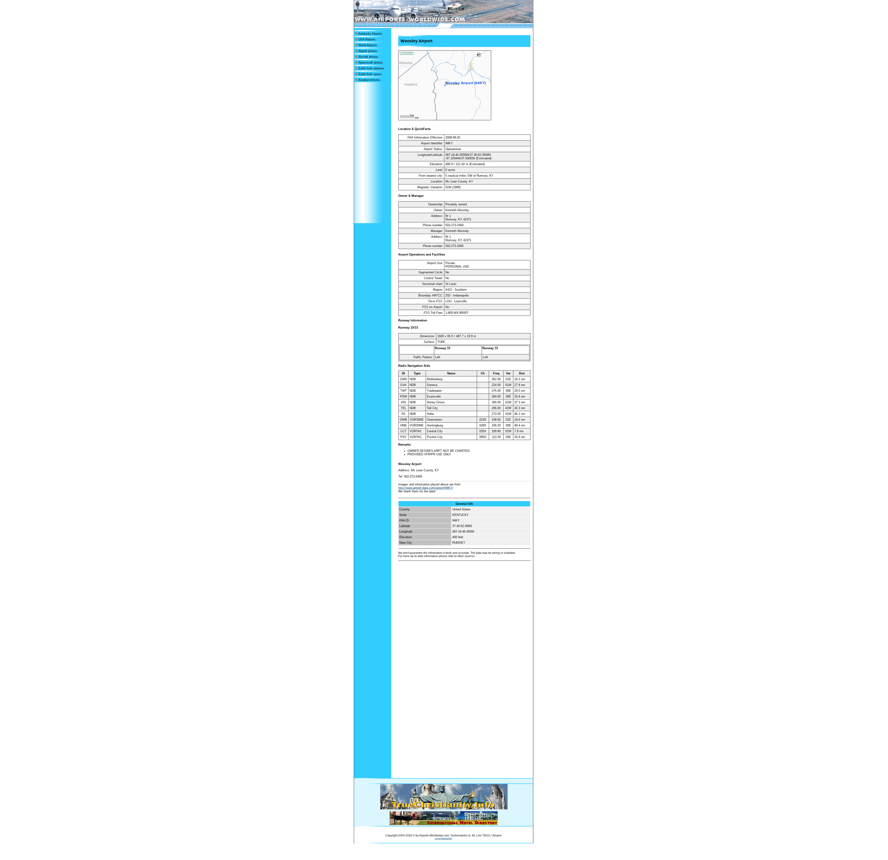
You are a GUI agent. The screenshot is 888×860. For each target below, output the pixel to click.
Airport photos (367, 51)
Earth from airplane (371, 68)
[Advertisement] (372, 152)
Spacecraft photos (370, 62)
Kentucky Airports (370, 33)
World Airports (367, 45)
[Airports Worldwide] (420, 22)
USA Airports (367, 39)
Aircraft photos (368, 57)
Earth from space (370, 74)
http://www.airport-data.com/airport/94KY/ (425, 488)
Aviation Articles (369, 80)
